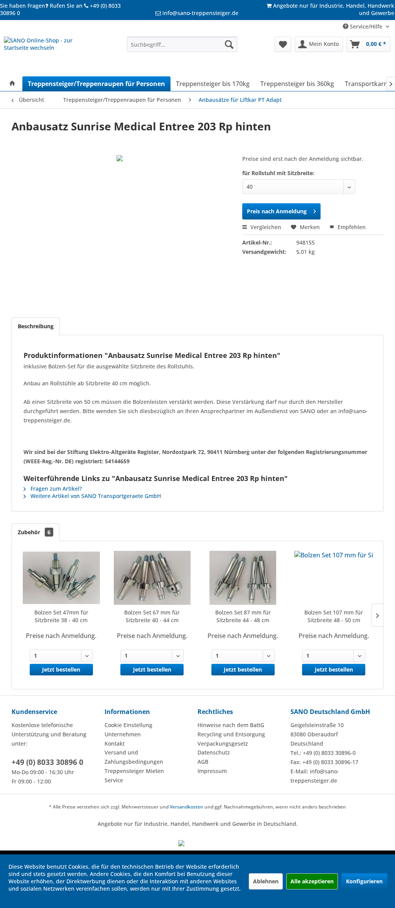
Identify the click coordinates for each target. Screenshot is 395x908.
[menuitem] (182, 44)
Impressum (212, 771)
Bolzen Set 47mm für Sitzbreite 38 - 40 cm (61, 616)
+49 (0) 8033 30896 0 (47, 762)
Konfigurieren (364, 881)
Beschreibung (36, 326)
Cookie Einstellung (128, 725)
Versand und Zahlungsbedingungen (134, 757)
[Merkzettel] (283, 44)
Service (114, 780)
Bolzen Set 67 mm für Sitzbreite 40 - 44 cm (152, 616)
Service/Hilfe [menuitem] (366, 26)
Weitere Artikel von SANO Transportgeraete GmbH (95, 496)
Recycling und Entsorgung (231, 734)
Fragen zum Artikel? (55, 488)
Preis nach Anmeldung (277, 211)
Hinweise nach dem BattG (231, 725)
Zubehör (34, 532)
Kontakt (115, 743)
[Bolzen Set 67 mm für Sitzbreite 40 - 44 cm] (152, 578)
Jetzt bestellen (61, 669)
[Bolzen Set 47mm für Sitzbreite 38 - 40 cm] (61, 578)
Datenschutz (214, 752)
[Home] (12, 83)
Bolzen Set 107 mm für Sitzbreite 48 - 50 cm (333, 616)
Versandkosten (186, 806)
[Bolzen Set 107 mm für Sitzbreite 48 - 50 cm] (334, 578)
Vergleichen (265, 227)
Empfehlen (351, 227)
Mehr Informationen (34, 896)
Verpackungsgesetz (223, 743)
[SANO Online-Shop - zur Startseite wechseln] (51, 55)
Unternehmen (123, 734)
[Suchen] (229, 44)
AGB (203, 761)
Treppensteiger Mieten (134, 771)
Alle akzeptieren (312, 881)
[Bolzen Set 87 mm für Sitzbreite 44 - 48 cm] (243, 578)
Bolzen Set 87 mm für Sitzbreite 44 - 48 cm (243, 616)
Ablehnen (266, 881)
